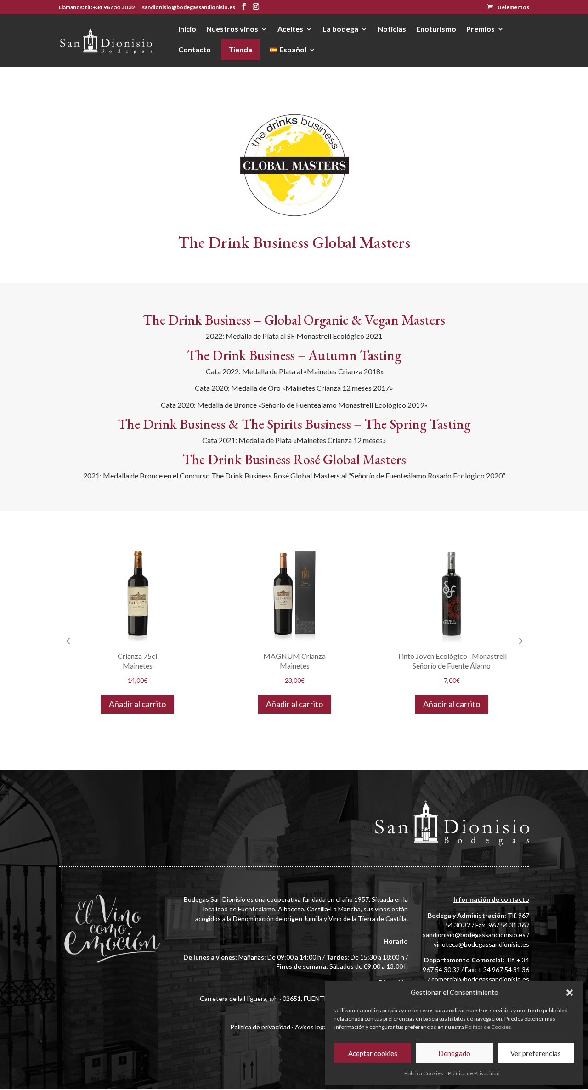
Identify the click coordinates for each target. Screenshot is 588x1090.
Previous (68, 640)
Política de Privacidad (474, 1073)
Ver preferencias (535, 1053)
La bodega (340, 29)
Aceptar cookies (372, 1053)
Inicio (187, 29)
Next (520, 640)
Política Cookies (423, 1073)
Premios (480, 29)
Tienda (240, 49)
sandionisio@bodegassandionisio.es (474, 934)
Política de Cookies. (489, 1026)
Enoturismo (436, 29)
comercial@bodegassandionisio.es (480, 979)
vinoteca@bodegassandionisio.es (481, 944)
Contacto (194, 50)
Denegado (454, 1053)
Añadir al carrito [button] (188, 704)
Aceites (290, 29)
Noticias (392, 29)
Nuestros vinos (232, 29)
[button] (569, 992)
